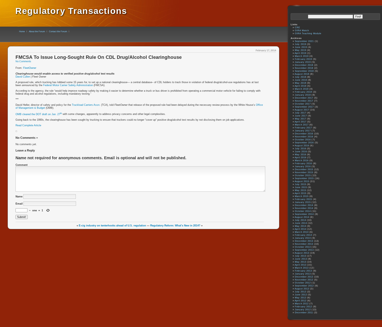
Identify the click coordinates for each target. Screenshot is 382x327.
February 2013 (303, 271)
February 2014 (303, 235)
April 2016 (300, 157)
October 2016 (303, 139)
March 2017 (302, 124)
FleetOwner (29, 67)
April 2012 (300, 300)
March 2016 (302, 160)
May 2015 (300, 190)
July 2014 (300, 220)
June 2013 (301, 259)
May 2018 (300, 83)
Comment (21, 164)
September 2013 (304, 250)
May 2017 (300, 118)
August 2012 (302, 288)
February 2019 (303, 59)
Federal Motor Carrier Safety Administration (68, 85)
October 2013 (303, 247)
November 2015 (304, 172)
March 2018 (302, 89)
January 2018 (303, 95)
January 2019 (303, 62)
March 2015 (302, 196)
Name (19, 196)
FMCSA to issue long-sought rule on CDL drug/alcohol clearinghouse (99, 57)
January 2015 (303, 202)
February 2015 (303, 199)
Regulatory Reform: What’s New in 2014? (175, 225)
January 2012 (303, 309)
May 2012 (300, 297)
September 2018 (304, 71)
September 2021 (304, 41)
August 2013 (302, 253)
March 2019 (302, 56)
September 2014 (304, 214)
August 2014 (302, 217)
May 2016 (300, 154)
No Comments (23, 61)
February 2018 (303, 92)
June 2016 (301, 151)
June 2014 (301, 223)
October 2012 (303, 282)
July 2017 (300, 113)
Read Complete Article (28, 125)
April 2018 (300, 86)
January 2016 (303, 166)
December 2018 (304, 65)
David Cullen (23, 76)
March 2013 (302, 268)
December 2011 (304, 312)
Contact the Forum (58, 31)
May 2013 (300, 262)
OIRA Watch (302, 30)
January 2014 (303, 238)
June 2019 (301, 47)
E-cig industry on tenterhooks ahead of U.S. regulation (112, 225)
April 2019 (300, 53)
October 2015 (303, 175)
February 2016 (303, 163)
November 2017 (304, 101)
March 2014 (302, 232)
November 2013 (304, 244)
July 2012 (300, 291)
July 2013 (300, 256)
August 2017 (302, 110)
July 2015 (300, 184)
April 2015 (300, 193)
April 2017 (300, 121)
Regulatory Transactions (71, 11)
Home (22, 31)
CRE (297, 27)
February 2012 (303, 306)
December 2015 (304, 169)
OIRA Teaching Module (308, 33)
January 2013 (303, 274)
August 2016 (302, 145)
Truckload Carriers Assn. (86, 104)
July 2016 (300, 148)
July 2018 (300, 77)
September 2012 (304, 285)
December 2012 (304, 277)
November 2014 (304, 208)
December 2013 (304, 241)
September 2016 (304, 142)
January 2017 (303, 130)
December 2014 (304, 205)
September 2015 (304, 178)
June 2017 (301, 115)
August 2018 (302, 74)
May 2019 (300, 50)
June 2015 (301, 187)
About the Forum (37, 31)
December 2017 (304, 98)
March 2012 (302, 303)
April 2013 (300, 265)
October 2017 (303, 104)
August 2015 (302, 181)
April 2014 (300, 229)
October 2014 (303, 211)
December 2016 (304, 133)
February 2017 (303, 127)
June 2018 (301, 80)
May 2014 (300, 226)
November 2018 (304, 68)
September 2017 (304, 107)
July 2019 (300, 44)
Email (19, 203)
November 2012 (304, 279)
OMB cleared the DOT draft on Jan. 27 (39, 114)
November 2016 (304, 136)
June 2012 (301, 294)
